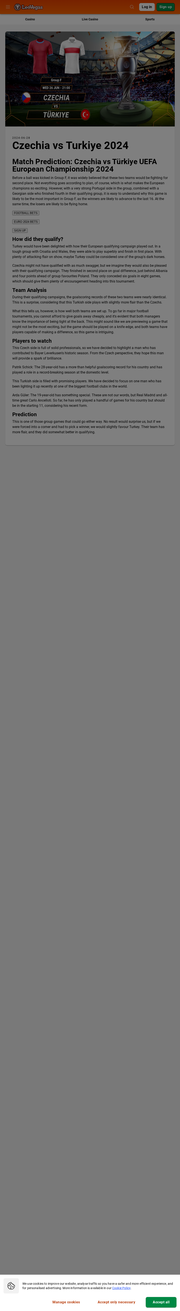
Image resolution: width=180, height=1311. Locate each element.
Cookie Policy (121, 1288)
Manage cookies (66, 1302)
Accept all (161, 1302)
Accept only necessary (116, 1302)
